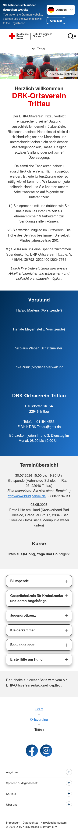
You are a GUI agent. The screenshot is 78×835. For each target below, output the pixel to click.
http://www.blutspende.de (27, 495)
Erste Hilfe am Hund (26, 659)
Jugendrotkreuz (23, 615)
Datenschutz (30, 822)
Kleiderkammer (22, 630)
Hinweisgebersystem (54, 822)
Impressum (13, 822)
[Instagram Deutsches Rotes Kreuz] (46, 750)
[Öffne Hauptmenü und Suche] (71, 36)
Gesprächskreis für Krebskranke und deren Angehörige (36, 598)
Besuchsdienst (22, 644)
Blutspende (19, 580)
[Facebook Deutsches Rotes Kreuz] (32, 750)
